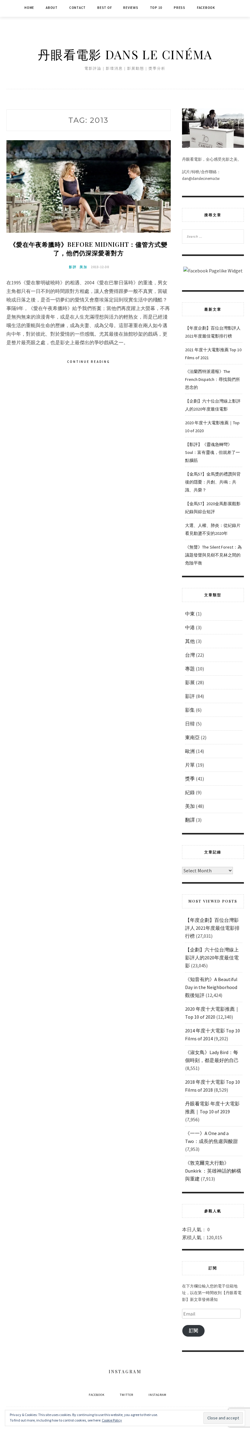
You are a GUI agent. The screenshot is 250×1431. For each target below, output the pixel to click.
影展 (190, 682)
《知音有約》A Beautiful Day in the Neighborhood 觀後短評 (211, 987)
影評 (73, 267)
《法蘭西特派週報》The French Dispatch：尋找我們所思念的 (212, 379)
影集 (190, 710)
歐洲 (190, 751)
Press (179, 7)
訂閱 (193, 1330)
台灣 (190, 655)
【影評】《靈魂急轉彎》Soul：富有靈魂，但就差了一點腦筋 (212, 452)
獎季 (190, 779)
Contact (77, 7)
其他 (190, 641)
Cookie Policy (112, 1420)
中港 (190, 627)
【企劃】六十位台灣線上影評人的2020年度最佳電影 (212, 958)
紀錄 (190, 792)
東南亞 (192, 737)
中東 (190, 614)
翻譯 (190, 820)
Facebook (206, 7)
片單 (190, 765)
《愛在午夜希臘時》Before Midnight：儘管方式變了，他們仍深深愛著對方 (88, 248)
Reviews (130, 7)
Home (29, 7)
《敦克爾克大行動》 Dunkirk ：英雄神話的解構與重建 (213, 1171)
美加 (84, 267)
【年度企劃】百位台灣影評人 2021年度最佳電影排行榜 (212, 928)
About (52, 7)
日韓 (190, 724)
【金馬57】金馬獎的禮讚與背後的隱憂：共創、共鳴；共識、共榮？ (213, 482)
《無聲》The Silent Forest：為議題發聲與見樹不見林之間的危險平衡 (213, 555)
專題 (190, 669)
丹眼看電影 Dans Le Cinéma (125, 54)
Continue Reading (88, 362)
